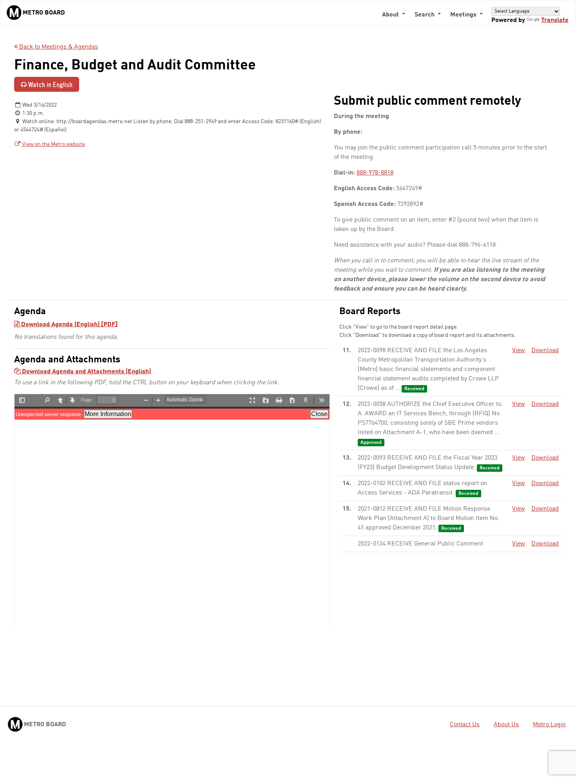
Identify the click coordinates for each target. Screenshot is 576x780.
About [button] (391, 15)
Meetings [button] (464, 15)
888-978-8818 (375, 173)
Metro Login (549, 725)
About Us (506, 725)
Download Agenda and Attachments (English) (85, 372)
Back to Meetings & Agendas (58, 47)
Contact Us (465, 725)
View (518, 350)
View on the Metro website (53, 144)
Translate (555, 20)
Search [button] (425, 15)
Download (545, 350)
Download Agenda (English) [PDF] (69, 325)
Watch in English (49, 84)
